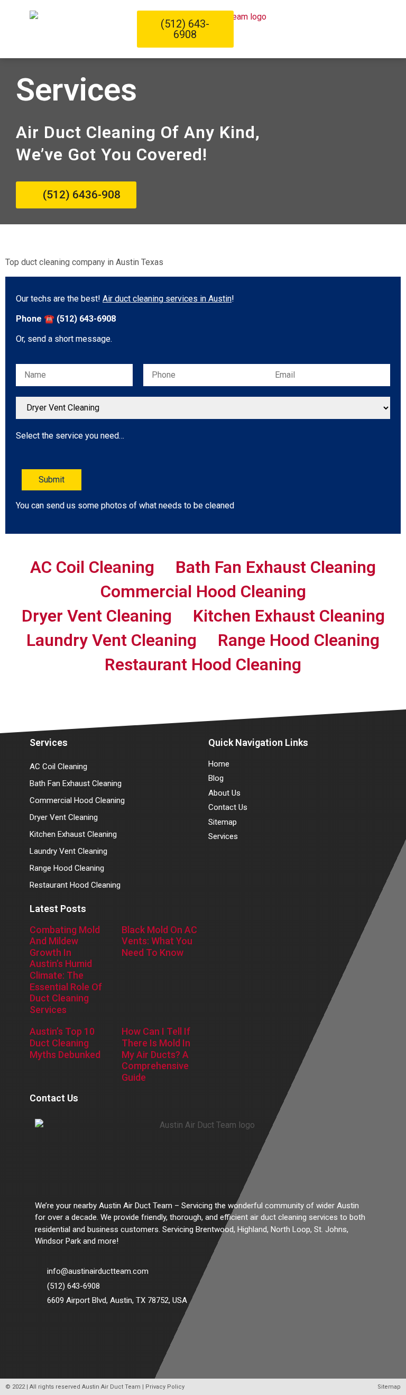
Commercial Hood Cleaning (203, 591)
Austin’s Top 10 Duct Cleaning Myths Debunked (65, 1043)
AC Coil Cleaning (92, 567)
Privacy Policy (164, 1386)
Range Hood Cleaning (299, 640)
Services (49, 742)
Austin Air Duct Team (111, 1386)
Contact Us (54, 1098)
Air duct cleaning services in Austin (167, 299)
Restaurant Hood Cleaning (203, 664)
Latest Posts (58, 908)
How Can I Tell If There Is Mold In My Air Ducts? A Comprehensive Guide (156, 1054)
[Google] (48, 1330)
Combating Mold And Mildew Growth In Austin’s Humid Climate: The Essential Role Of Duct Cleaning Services (66, 969)
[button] (372, 29)
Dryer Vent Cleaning (97, 616)
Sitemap (389, 1386)
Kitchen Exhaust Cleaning (289, 616)
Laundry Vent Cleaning (111, 640)
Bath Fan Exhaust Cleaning (276, 567)
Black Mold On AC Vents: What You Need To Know (159, 941)
